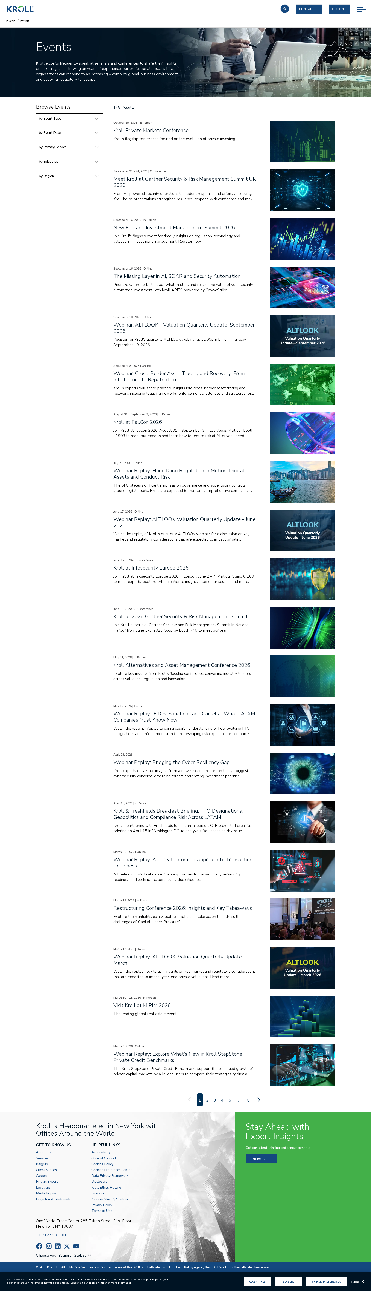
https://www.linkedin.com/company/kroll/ (58, 1246)
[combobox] (82, 1255)
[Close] (363, 1281)
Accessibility (101, 1152)
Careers (42, 1176)
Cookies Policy (102, 1164)
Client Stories (46, 1170)
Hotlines (339, 9)
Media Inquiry (46, 1193)
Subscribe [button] (261, 1159)
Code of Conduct (103, 1158)
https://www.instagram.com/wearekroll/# (49, 1246)
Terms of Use (101, 1211)
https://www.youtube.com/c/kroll (76, 1246)
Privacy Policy (101, 1205)
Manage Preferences (326, 1281)
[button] (284, 8)
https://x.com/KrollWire (67, 1246)
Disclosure (99, 1182)
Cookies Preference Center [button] (111, 1170)
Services (42, 1158)
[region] (185, 1281)
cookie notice (97, 1283)
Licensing (98, 1193)
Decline (288, 1281)
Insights (42, 1164)
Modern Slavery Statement (112, 1199)
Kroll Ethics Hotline (106, 1188)
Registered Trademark (53, 1199)
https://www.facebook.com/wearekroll (39, 1246)
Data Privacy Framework (109, 1176)
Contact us (309, 9)
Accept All (257, 1281)
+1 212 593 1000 (52, 1235)
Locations (43, 1188)
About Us (43, 1152)
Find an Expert (47, 1182)
